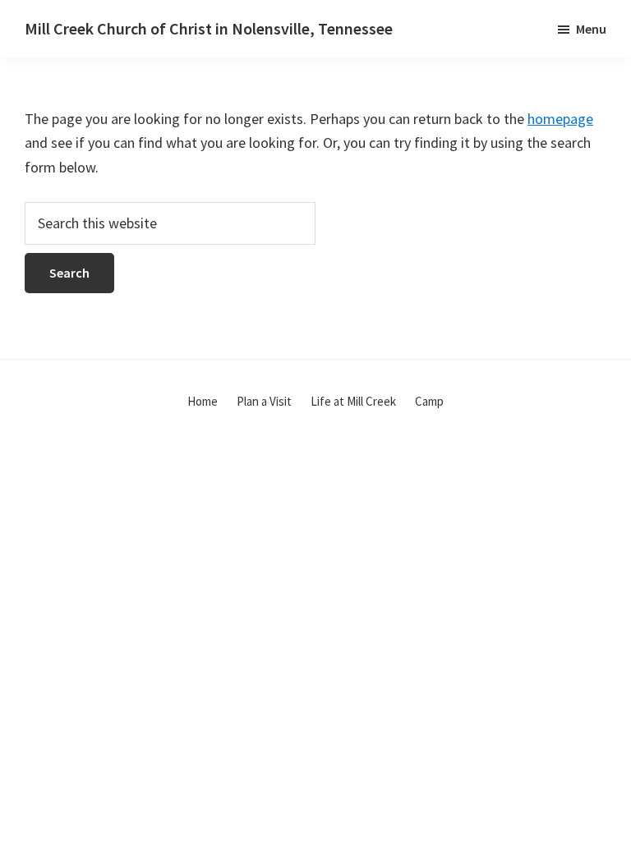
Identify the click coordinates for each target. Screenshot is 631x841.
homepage (560, 118)
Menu (591, 29)
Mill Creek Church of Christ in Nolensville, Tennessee (209, 28)
